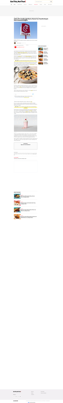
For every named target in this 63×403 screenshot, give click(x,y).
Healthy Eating (20, 4)
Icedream (26, 111)
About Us (32, 391)
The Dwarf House (32, 64)
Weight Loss (30, 4)
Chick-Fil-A (16, 158)
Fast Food (20, 158)
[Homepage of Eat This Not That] (17, 391)
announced (19, 55)
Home (14, 17)
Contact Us (32, 394)
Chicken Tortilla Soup (28, 55)
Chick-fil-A (15, 132)
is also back (30, 110)
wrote (31, 101)
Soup (25, 158)
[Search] (51, 1)
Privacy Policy (42, 391)
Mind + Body (50, 4)
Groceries (25, 4)
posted (32, 90)
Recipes (41, 4)
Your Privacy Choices (32, 402)
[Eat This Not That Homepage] (18, 1)
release (20, 86)
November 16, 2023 (26, 97)
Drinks (45, 4)
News (14, 4)
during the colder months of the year (22, 52)
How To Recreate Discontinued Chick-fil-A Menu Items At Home (27, 60)
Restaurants (36, 4)
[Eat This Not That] (26, 143)
